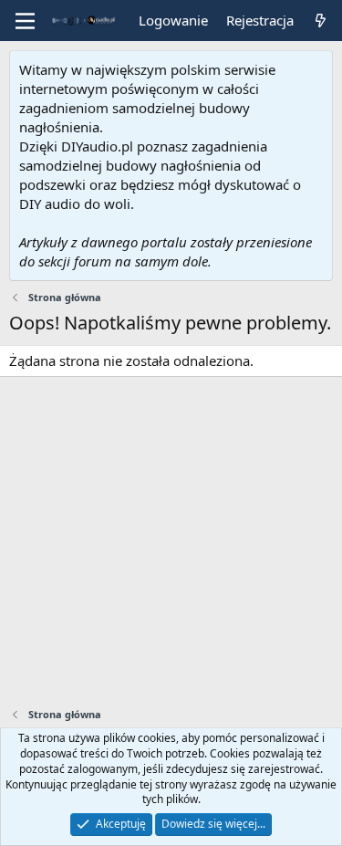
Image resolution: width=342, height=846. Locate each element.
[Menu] (25, 21)
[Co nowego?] (320, 20)
